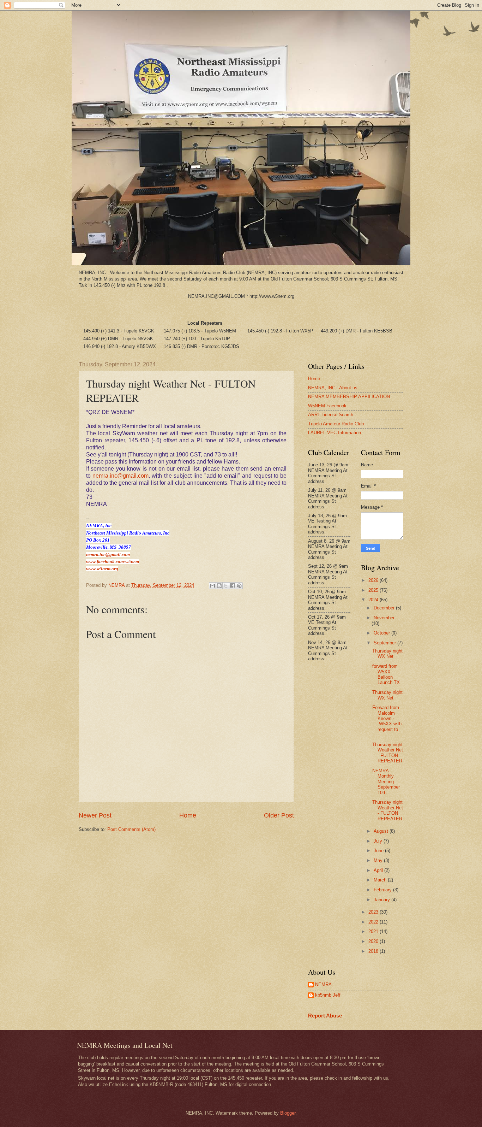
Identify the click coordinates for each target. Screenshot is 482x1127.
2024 (374, 599)
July (379, 841)
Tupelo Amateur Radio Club (336, 423)
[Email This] (212, 585)
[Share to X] (225, 585)
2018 (374, 951)
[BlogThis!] (219, 585)
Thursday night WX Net (387, 653)
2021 (374, 931)
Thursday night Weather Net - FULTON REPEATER (387, 752)
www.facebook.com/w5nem (112, 561)
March (381, 880)
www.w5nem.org (102, 568)
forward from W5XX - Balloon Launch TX (386, 674)
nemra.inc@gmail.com (120, 476)
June (379, 850)
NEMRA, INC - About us (332, 387)
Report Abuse (325, 1016)
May (379, 860)
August (382, 831)
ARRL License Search (330, 414)
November (384, 617)
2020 (374, 941)
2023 (374, 912)
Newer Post (95, 815)
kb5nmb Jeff (328, 995)
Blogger (287, 1113)
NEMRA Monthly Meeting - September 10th (386, 781)
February (383, 889)
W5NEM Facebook (327, 405)
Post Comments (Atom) (131, 829)
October (382, 633)
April (379, 870)
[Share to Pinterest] (239, 585)
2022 (374, 922)
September (385, 642)
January (382, 899)
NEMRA (323, 984)
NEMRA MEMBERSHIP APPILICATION (349, 396)
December (385, 607)
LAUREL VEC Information (334, 432)
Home (187, 815)
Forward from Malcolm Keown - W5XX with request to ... (387, 721)
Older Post (279, 815)
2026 (374, 580)
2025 (374, 590)
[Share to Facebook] (232, 585)
